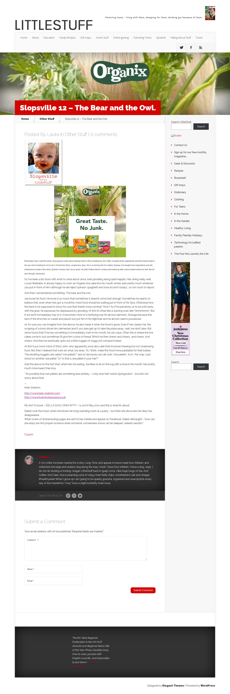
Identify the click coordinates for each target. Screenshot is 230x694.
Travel (199, 37)
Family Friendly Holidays (188, 235)
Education (49, 37)
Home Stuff (102, 37)
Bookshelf (180, 177)
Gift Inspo (85, 37)
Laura (53, 134)
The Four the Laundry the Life (191, 253)
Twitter (80, 495)
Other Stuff (47, 119)
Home (23, 37)
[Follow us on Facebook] (191, 48)
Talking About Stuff (180, 37)
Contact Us (180, 145)
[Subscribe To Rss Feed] (200, 48)
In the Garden (182, 221)
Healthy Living (182, 228)
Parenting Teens (142, 37)
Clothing (179, 199)
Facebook (74, 495)
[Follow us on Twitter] (181, 48)
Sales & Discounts (184, 163)
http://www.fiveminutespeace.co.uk (45, 397)
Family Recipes (67, 37)
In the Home (181, 213)
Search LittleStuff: (181, 122)
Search (201, 126)
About (35, 37)
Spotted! (161, 37)
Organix (28, 434)
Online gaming (121, 37)
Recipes (178, 170)
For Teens (179, 206)
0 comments (103, 134)
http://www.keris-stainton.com (42, 393)
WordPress (208, 685)
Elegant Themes (173, 685)
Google (68, 495)
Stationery (180, 192)
